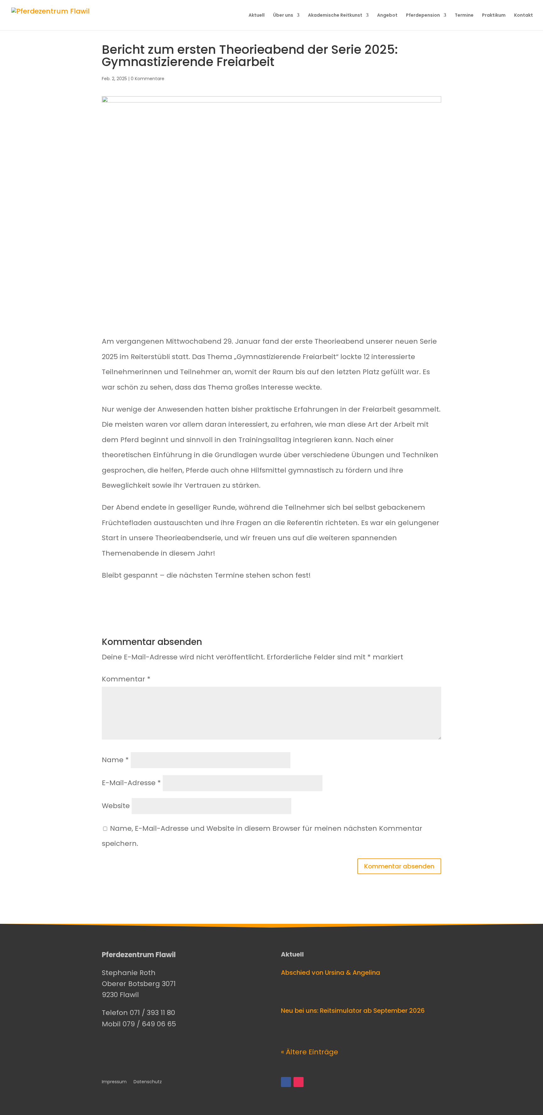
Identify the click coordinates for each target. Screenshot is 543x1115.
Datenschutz (148, 1082)
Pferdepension (423, 15)
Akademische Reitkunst (335, 15)
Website (116, 806)
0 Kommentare (147, 78)
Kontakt (523, 15)
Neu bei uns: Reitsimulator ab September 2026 (353, 1010)
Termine (464, 15)
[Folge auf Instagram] (298, 1082)
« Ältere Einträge (309, 1052)
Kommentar (126, 679)
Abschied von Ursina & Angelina (330, 972)
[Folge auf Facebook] (286, 1082)
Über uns (283, 15)
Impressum (114, 1082)
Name (115, 760)
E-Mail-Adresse (131, 783)
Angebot (387, 15)
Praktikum (494, 15)
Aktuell (257, 15)
